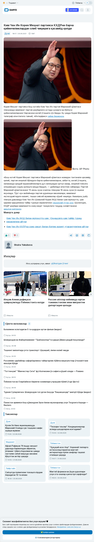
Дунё (7, 33)
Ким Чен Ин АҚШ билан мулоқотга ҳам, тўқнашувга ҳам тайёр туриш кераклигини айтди (44, 220)
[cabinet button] (88, 10)
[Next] (91, 294)
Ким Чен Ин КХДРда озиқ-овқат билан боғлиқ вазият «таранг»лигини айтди (47, 226)
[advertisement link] (72, 9)
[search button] (82, 10)
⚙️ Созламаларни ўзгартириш (47, 538)
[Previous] (4, 294)
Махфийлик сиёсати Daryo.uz (69, 527)
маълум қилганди (12, 209)
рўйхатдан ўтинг (59, 263)
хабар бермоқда (56, 116)
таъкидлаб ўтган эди (62, 202)
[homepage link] (10, 10)
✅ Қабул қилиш (47, 532)
